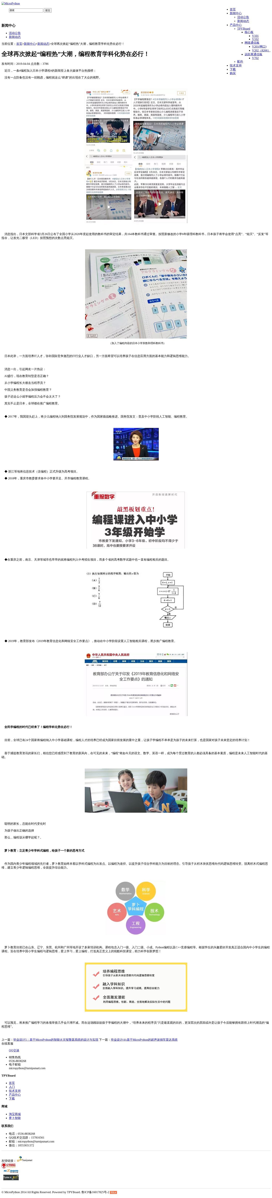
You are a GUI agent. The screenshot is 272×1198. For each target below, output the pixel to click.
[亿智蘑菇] (9, 1167)
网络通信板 (252, 42)
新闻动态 (243, 21)
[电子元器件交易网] (11, 1172)
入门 (12, 1086)
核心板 (249, 32)
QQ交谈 (14, 1050)
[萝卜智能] (24, 1160)
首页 (233, 9)
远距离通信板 (253, 54)
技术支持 (236, 65)
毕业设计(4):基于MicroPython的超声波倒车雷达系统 (144, 1039)
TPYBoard (243, 28)
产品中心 (236, 24)
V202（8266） (261, 50)
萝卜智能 (15, 1118)
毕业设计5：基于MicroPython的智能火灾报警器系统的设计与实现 (55, 1039)
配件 (240, 61)
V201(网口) (259, 46)
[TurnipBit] (11, 1179)
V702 (255, 58)
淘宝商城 (15, 1114)
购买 (233, 73)
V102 (255, 39)
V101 (255, 35)
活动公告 (243, 17)
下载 (233, 69)
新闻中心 (236, 13)
